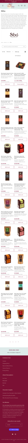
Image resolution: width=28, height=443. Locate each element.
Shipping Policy (6, 363)
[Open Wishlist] (21, 5)
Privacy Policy (6, 370)
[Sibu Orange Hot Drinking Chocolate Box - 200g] (7, 259)
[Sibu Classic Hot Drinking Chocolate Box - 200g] (7, 314)
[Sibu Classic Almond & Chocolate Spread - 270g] (7, 148)
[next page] (18, 342)
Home (2, 42)
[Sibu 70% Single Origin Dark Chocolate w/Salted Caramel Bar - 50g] (7, 119)
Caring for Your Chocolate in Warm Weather (12, 393)
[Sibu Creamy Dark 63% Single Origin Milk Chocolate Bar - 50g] (20, 119)
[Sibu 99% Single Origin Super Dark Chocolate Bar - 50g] (7, 176)
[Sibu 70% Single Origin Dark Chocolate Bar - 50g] (20, 93)
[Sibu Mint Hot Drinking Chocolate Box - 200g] (20, 203)
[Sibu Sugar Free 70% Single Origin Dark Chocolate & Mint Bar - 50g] (20, 285)
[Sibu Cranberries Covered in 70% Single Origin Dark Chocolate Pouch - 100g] (7, 203)
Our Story (5, 378)
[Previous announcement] (2, 1)
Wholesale (5, 380)
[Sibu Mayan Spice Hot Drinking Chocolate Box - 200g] (20, 148)
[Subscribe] (20, 424)
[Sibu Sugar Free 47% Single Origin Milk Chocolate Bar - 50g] (7, 285)
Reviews (4, 383)
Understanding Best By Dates (9, 395)
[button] (2, 5)
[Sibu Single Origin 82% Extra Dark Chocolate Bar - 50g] (7, 65)
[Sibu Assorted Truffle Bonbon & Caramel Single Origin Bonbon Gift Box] (20, 65)
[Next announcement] (25, 1)
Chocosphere (6, 439)
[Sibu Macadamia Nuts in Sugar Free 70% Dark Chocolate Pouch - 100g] (20, 259)
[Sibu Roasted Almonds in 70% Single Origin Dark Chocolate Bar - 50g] (20, 176)
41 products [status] (18, 55)
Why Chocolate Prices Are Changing (10, 397)
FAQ (3, 385)
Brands (5, 42)
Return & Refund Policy (8, 365)
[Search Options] (24, 46)
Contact (4, 361)
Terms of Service (6, 368)
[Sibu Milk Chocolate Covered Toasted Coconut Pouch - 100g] (7, 231)
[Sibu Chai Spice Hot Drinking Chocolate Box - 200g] (20, 231)
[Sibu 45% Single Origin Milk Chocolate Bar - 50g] (7, 93)
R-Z (8, 42)
